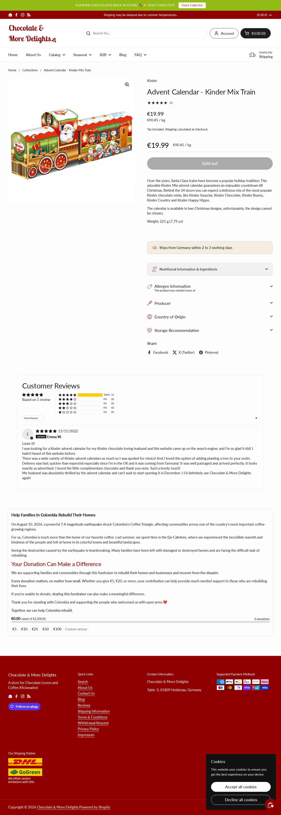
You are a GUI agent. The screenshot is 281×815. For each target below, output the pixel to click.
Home (12, 70)
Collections (30, 70)
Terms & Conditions (92, 717)
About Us (85, 687)
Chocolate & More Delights (57, 807)
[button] (255, 33)
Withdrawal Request (93, 723)
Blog (81, 699)
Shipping (171, 129)
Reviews (84, 705)
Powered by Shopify (94, 807)
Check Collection (192, 5)
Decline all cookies (241, 799)
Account (227, 33)
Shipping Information (94, 711)
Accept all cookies (241, 786)
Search (83, 681)
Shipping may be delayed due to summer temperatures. (140, 14)
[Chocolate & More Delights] (32, 33)
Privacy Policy (88, 729)
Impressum (86, 735)
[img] (46, 431)
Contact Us (86, 693)
